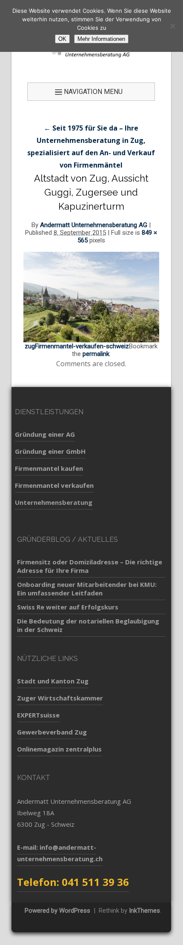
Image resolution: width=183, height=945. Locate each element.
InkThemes (144, 910)
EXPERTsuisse (38, 715)
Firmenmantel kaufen (49, 468)
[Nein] (172, 26)
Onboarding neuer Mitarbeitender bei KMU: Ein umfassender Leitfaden (87, 588)
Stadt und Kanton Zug (53, 681)
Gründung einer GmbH (50, 451)
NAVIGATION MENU (93, 92)
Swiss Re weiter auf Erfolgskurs (67, 607)
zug (30, 346)
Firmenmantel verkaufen (54, 485)
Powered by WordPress (57, 910)
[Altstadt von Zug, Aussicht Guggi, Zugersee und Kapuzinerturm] (91, 296)
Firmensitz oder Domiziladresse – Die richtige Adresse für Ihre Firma (89, 566)
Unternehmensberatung (53, 502)
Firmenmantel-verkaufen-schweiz (82, 346)
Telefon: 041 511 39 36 (73, 882)
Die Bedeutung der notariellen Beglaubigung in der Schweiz (88, 625)
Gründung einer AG (45, 434)
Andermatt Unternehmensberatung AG (93, 225)
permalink (96, 354)
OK (62, 39)
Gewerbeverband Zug (52, 732)
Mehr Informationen (101, 39)
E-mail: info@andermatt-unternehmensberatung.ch (60, 853)
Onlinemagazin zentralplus (59, 749)
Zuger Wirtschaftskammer (60, 698)
